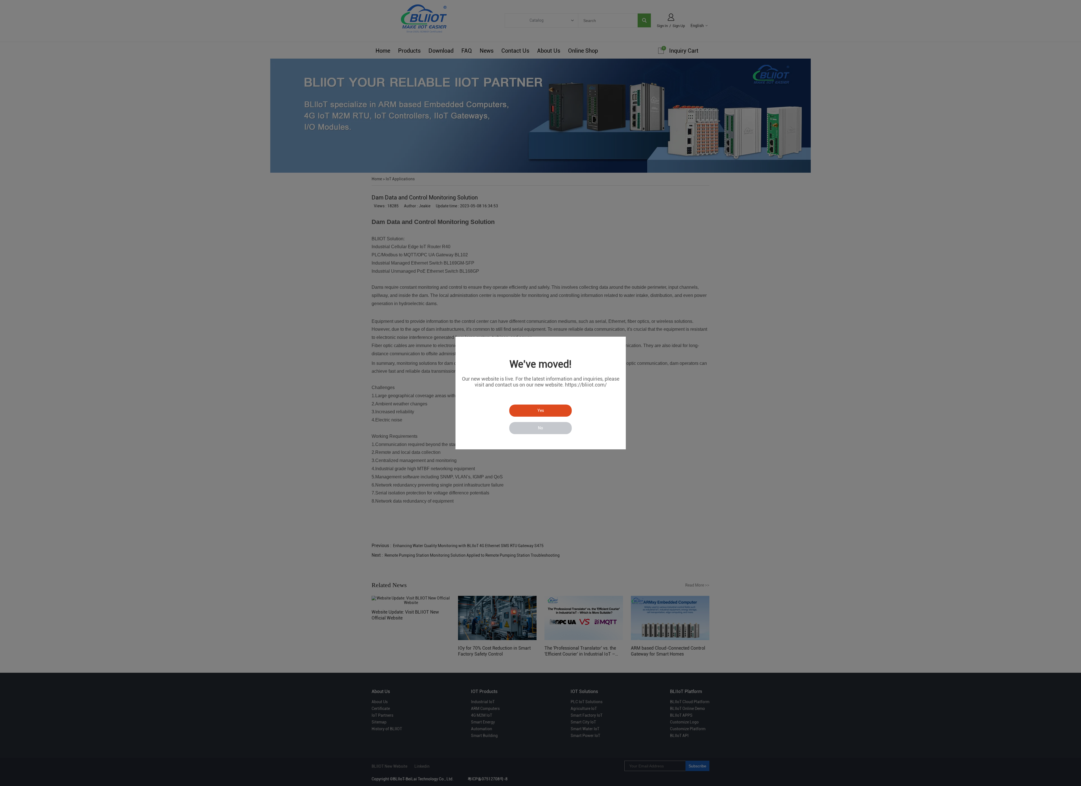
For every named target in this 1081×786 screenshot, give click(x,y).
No (540, 428)
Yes (540, 410)
